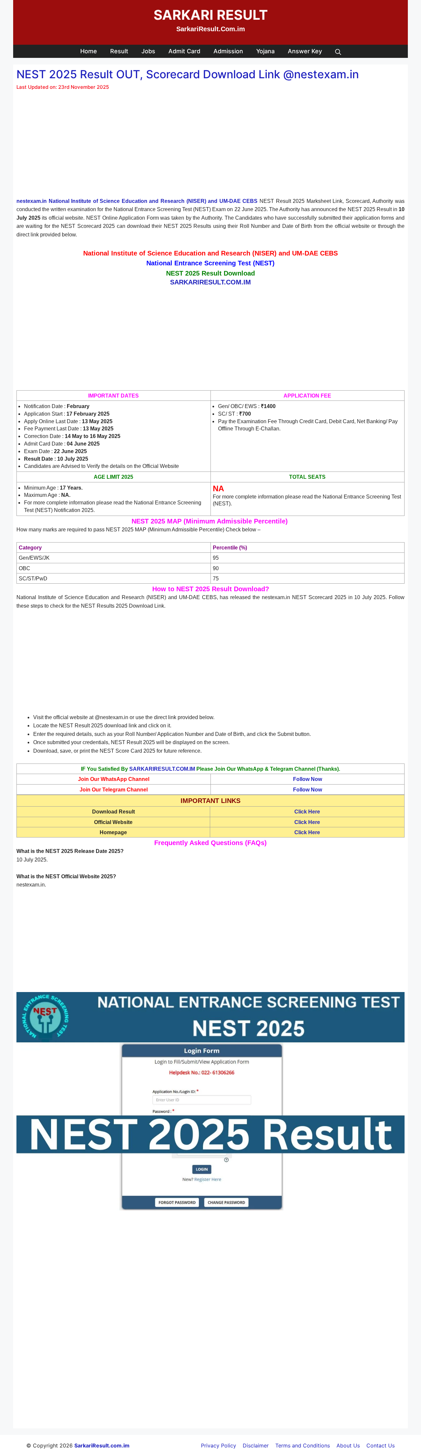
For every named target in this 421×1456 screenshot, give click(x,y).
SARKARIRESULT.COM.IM (162, 769)
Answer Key (305, 51)
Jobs (148, 51)
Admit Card (184, 51)
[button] (338, 51)
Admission (228, 51)
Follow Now (307, 779)
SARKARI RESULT (211, 15)
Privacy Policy (218, 1445)
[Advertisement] (210, 148)
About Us (348, 1445)
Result (119, 51)
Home (88, 51)
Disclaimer (256, 1445)
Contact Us (380, 1445)
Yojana (265, 51)
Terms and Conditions (302, 1445)
